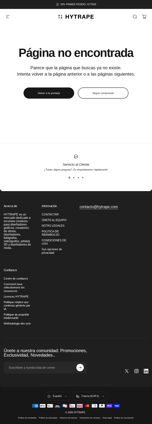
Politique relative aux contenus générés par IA (17, 305)
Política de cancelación (124, 418)
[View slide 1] (69, 178)
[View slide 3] (78, 178)
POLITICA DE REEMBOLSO (51, 233)
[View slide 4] (82, 178)
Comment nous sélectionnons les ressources (14, 287)
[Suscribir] (80, 367)
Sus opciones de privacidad (52, 251)
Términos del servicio (68, 418)
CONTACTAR (50, 214)
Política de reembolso (27, 418)
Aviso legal (107, 418)
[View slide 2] (74, 178)
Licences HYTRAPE (16, 296)
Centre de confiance (16, 278)
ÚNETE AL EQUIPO (54, 220)
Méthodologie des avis (17, 323)
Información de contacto (90, 418)
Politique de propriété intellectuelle (16, 316)
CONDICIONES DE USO (54, 242)
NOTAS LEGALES (53, 225)
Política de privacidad (48, 418)
